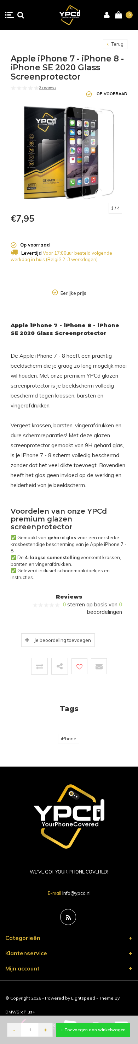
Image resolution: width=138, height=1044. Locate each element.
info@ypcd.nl (76, 893)
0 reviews (47, 87)
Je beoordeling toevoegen (62, 640)
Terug (116, 44)
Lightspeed (83, 998)
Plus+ (29, 1012)
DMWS (12, 1012)
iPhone (68, 738)
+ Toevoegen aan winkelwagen (93, 1029)
